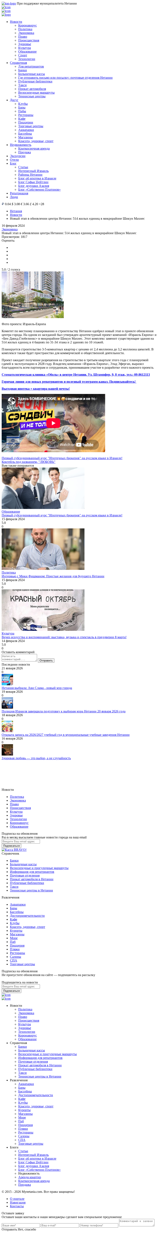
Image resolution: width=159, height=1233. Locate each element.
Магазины (25, 137)
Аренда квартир (29, 1177)
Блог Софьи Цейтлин (33, 182)
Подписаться (11, 845)
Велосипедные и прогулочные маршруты (39, 868)
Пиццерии (25, 122)
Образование (27, 51)
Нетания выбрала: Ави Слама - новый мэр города (37, 688)
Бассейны (25, 133)
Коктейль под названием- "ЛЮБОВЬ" (28, 462)
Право (22, 36)
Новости (16, 21)
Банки (22, 70)
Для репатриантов (31, 66)
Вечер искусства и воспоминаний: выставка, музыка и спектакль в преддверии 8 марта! (64, 637)
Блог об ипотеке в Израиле (37, 178)
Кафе (21, 118)
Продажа (24, 152)
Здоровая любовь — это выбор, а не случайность (36, 758)
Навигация (17, 1202)
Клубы (23, 103)
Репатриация (19, 193)
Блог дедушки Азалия (33, 186)
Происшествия (28, 40)
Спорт (22, 55)
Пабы (22, 111)
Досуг (14, 100)
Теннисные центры (32, 96)
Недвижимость (20, 145)
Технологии (26, 59)
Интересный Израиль (33, 171)
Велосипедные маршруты (36, 92)
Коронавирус (27, 25)
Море (14, 938)
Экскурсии (17, 156)
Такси (22, 85)
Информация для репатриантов (32, 871)
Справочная (18, 62)
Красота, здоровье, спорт (35, 141)
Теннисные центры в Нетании (31, 890)
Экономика (26, 33)
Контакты (17, 1206)
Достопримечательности (27, 915)
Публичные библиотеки (35, 81)
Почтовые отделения (25, 875)
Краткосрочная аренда (34, 148)
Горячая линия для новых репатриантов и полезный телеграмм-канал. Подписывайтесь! (69, 381)
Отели (14, 159)
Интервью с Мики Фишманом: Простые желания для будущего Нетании (53, 576)
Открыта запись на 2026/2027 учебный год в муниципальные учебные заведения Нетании (66, 734)
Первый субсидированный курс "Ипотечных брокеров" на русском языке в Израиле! (62, 458)
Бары (21, 107)
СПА (13, 960)
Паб (13, 942)
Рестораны (25, 115)
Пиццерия (17, 945)
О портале (17, 1198)
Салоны (15, 956)
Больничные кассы (31, 74)
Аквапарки (26, 130)
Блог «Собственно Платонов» (39, 189)
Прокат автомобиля (32, 89)
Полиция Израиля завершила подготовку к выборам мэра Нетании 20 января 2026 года (63, 711)
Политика (25, 29)
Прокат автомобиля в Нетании (31, 879)
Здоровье (24, 44)
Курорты (16, 930)
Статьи (23, 167)
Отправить (46, 660)
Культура (24, 48)
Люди (14, 197)
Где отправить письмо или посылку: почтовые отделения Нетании (65, 77)
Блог (13, 163)
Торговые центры (30, 126)
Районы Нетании (30, 174)
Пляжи (15, 949)
